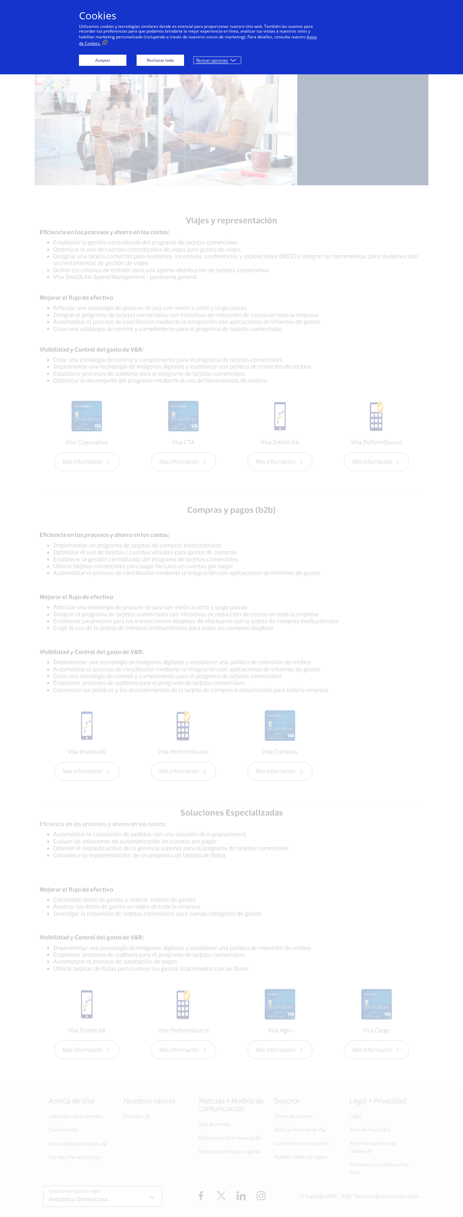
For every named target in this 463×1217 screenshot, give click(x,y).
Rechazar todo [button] (160, 60)
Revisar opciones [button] (212, 60)
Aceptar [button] (102, 60)
